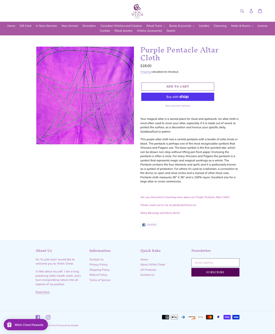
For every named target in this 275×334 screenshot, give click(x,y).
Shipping (145, 71)
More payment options (177, 105)
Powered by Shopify (68, 325)
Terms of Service (99, 280)
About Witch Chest (152, 264)
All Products (148, 269)
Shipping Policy (99, 269)
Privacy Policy (98, 264)
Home (144, 259)
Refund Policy (98, 275)
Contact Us (96, 259)
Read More (43, 292)
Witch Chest (50, 325)
